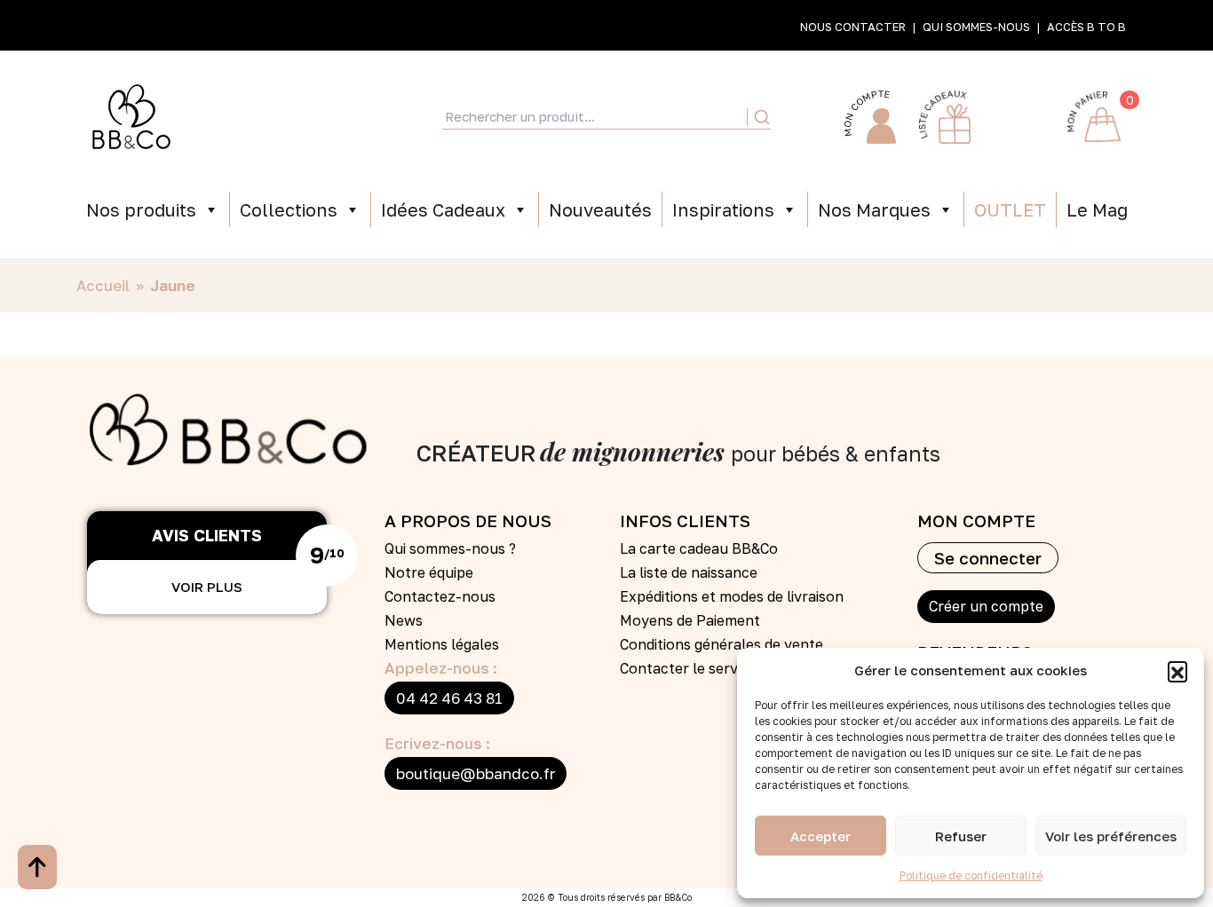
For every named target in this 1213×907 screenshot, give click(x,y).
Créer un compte (986, 606)
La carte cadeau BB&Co (699, 548)
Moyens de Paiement (690, 620)
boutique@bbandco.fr (475, 773)
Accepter (820, 836)
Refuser (961, 836)
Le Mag (1097, 209)
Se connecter (988, 558)
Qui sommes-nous (976, 27)
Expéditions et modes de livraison (732, 596)
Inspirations (723, 209)
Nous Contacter (853, 27)
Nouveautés (600, 209)
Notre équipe (429, 572)
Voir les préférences (1111, 836)
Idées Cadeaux (443, 209)
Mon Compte (870, 117)
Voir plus (206, 587)
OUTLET (1010, 209)
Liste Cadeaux (944, 117)
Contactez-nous (440, 596)
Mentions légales (442, 644)
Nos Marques (874, 209)
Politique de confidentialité (971, 875)
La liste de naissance (688, 572)
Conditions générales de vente (721, 644)
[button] (1177, 671)
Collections (288, 209)
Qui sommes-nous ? (450, 548)
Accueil (103, 285)
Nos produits (141, 209)
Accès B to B (1086, 27)
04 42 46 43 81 (449, 698)
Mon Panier (1094, 117)
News (404, 620)
